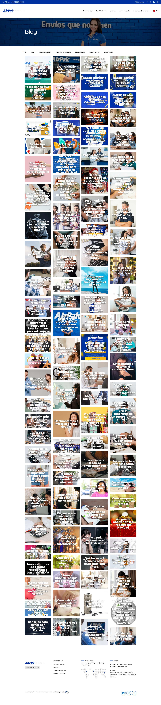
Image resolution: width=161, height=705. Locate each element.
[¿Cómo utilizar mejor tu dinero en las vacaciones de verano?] (39, 589)
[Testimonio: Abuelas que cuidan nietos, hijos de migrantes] (124, 345)
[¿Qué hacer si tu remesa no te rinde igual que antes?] (95, 563)
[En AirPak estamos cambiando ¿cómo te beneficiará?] (67, 447)
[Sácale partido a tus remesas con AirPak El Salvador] (95, 83)
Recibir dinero (101, 11)
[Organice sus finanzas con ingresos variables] (67, 518)
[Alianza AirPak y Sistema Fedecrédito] (67, 111)
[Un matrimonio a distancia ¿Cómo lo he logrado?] (39, 422)
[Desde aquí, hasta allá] (39, 147)
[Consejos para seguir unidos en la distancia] (95, 376)
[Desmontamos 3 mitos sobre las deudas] (67, 425)
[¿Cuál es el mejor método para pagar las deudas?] (39, 438)
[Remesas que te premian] (39, 129)
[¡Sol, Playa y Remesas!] (67, 147)
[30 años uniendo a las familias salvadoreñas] (67, 540)
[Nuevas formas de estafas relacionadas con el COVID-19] (39, 569)
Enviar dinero (88, 11)
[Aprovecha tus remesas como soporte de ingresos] (124, 466)
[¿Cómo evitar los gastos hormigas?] (95, 604)
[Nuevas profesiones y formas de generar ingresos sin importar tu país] (67, 374)
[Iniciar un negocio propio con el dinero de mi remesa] (39, 553)
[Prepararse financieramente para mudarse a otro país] (67, 479)
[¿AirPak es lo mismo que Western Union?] (67, 70)
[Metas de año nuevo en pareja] (95, 399)
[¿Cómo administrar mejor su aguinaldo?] (39, 531)
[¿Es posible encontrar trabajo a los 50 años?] (124, 214)
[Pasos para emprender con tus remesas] (124, 271)
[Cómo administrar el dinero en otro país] (95, 324)
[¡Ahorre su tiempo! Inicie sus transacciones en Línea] (95, 633)
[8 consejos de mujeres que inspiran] (95, 489)
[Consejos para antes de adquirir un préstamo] (67, 563)
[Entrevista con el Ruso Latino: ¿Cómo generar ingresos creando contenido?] (95, 305)
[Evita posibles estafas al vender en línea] (124, 367)
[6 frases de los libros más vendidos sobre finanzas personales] (39, 476)
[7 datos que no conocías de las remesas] (39, 111)
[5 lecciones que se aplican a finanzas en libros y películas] (39, 93)
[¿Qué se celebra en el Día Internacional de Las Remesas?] (67, 240)
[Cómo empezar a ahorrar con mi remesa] (124, 502)
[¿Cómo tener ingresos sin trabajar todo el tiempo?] (95, 281)
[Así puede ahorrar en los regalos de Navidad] (124, 524)
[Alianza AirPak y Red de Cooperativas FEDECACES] (39, 70)
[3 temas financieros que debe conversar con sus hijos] (67, 580)
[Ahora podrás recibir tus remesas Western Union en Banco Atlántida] (39, 308)
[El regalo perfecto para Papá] (39, 255)
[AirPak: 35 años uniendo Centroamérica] (95, 100)
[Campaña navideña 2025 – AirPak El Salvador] (67, 129)
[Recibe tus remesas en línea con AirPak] (124, 118)
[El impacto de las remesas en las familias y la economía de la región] (95, 65)
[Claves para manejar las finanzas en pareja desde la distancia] (39, 170)
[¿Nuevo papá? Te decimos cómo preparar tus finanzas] (124, 243)
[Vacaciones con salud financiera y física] (124, 486)
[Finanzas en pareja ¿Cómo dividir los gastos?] (39, 502)
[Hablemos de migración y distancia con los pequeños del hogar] (124, 140)
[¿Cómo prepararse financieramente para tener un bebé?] (95, 253)
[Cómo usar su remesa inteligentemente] (124, 546)
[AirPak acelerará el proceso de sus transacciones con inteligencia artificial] (67, 324)
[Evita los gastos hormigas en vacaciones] (39, 361)
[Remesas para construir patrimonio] (39, 283)
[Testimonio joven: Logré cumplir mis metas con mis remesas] (67, 396)
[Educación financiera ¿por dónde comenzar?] (95, 580)
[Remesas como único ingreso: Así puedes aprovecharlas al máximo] (39, 406)
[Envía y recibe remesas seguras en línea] (124, 300)
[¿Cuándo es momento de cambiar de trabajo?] (67, 302)
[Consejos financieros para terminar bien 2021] (124, 562)
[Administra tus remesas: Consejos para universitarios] (67, 217)
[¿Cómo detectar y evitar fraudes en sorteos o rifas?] (39, 226)
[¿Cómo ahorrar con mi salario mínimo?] (67, 604)
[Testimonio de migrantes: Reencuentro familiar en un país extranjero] (39, 327)
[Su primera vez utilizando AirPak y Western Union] (67, 627)
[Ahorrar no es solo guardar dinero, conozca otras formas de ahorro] (39, 455)
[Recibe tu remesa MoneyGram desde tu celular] (95, 231)
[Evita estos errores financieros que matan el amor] (39, 383)
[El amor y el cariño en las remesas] (95, 118)
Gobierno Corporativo (59, 673)
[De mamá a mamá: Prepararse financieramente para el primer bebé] (67, 463)
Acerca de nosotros (58, 664)
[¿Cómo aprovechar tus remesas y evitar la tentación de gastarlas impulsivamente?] (39, 198)
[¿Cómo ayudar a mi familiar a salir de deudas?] (95, 541)
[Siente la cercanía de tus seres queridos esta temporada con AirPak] (95, 181)
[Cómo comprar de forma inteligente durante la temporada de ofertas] (124, 186)
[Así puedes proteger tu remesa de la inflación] (95, 443)
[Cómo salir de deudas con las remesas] (67, 352)
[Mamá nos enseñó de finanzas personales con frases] (124, 584)
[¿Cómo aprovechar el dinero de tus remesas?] (67, 286)
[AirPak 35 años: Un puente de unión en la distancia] (124, 100)
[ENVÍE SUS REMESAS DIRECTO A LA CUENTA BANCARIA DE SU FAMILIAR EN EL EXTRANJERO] (39, 613)
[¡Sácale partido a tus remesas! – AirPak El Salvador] (124, 83)
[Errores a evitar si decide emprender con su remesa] (95, 465)
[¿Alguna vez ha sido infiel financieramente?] (67, 498)
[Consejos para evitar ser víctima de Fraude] (39, 627)
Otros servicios (124, 11)
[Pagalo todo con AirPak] (95, 157)
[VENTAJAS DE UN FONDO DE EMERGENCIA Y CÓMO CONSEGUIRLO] (39, 605)
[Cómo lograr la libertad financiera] (124, 325)
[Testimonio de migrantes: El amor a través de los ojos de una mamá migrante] (67, 264)
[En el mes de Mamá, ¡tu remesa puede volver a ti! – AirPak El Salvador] (67, 93)
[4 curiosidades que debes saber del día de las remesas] (124, 65)
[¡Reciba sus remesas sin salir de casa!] (124, 636)
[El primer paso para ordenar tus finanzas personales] (124, 440)
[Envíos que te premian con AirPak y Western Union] (95, 348)
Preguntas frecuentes (141, 11)
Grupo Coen (56, 667)
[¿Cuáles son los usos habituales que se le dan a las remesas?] (124, 162)
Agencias (113, 11)
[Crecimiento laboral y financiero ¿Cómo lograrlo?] (124, 390)
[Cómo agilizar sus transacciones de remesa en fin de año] (95, 513)
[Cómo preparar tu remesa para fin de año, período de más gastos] (95, 421)
